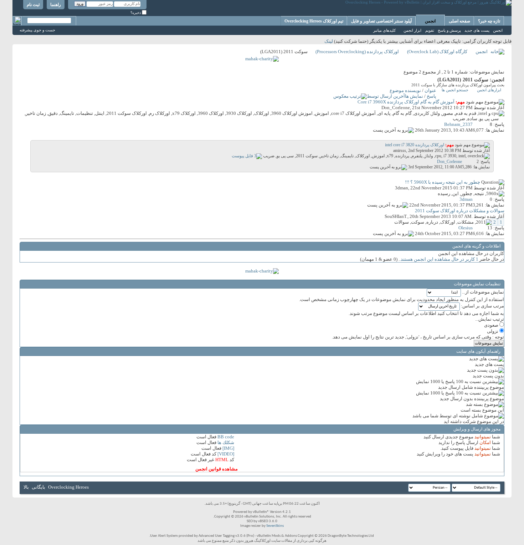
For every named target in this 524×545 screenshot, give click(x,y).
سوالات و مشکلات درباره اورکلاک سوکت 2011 (459, 210)
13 (489, 227)
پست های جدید (476, 30)
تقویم (429, 30)
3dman (401, 187)
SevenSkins (275, 526)
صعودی (491, 325)
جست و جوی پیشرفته (37, 30)
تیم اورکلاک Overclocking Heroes (313, 21)
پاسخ (431, 96)
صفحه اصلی (459, 21)
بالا (26, 487)
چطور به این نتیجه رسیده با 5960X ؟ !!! (442, 182)
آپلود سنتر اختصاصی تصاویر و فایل (381, 21)
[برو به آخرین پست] (393, 130)
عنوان (430, 90)
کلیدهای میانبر (384, 30)
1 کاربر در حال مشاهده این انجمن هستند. (439, 259)
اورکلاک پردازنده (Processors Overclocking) (357, 51)
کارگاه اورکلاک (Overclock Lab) (437, 51)
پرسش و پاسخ (449, 30)
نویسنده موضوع (405, 90)
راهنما (55, 4)
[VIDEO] (225, 454)
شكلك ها (225, 442)
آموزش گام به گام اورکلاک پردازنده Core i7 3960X (406, 102)
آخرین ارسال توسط (386, 96)
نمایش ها (414, 96)
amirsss (399, 150)
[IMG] (228, 448)
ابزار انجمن (412, 30)
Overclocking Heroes (68, 487)
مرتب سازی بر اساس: (482, 306)
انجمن (430, 21)
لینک (328, 41)
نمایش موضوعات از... (483, 292)
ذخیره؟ (136, 13)
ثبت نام (33, 4)
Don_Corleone (395, 107)
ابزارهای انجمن (489, 90)
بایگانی (38, 487)
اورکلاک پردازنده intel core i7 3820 (414, 144)
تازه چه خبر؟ (489, 21)
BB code (225, 436)
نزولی (493, 331)
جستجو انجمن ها (455, 90)
